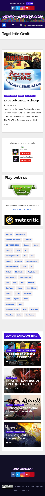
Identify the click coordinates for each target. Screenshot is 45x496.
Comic (36, 245)
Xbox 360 (34, 309)
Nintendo (18, 261)
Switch (8, 293)
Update (16, 299)
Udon (8, 299)
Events (21, 95)
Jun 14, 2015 (11, 105)
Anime (9, 350)
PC (32, 266)
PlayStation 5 (11, 277)
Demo (18, 250)
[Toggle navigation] (13, 25)
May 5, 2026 (14, 443)
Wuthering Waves (12, 309)
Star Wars (9, 288)
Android (9, 234)
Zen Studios (30, 315)
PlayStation (19, 272)
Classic (26, 245)
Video (26, 299)
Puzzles (10, 432)
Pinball (8, 272)
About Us (25, 491)
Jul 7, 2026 (13, 389)
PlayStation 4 (32, 272)
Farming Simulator (12, 256)
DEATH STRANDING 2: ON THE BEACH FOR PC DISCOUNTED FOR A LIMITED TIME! (22, 385)
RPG (22, 283)
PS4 (7, 283)
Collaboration (18, 350)
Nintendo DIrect (31, 261)
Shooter (31, 283)
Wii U (20, 304)
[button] (21, 25)
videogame (10, 304)
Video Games (30, 95)
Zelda (19, 315)
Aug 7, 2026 (14, 361)
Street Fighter (31, 288)
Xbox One (9, 315)
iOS (32, 256)
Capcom (28, 240)
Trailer (17, 293)
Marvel (8, 261)
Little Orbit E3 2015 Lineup (21, 100)
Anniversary (20, 234)
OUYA (24, 266)
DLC (26, 250)
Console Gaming (10, 95)
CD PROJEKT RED (13, 245)
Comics (9, 250)
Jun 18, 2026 (14, 416)
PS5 (14, 283)
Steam (20, 288)
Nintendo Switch (12, 266)
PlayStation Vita (25, 277)
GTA (25, 256)
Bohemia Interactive (13, 240)
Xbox (25, 309)
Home (16, 491)
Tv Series (27, 293)
